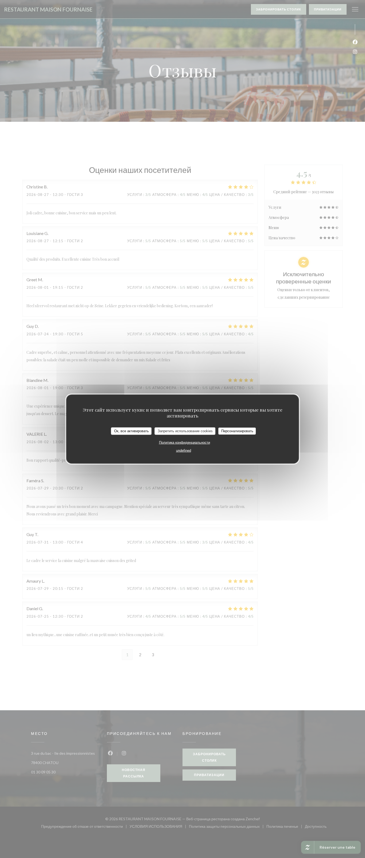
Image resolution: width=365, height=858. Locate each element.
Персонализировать (237, 431)
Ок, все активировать (131, 431)
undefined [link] (183, 450)
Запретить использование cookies (185, 431)
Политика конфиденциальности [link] (184, 442)
